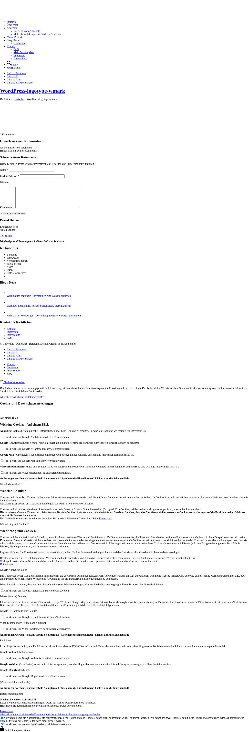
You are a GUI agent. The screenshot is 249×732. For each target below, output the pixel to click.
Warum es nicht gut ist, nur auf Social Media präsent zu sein (39, 305)
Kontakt (11, 328)
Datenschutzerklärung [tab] (11, 693)
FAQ (9, 337)
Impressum (12, 331)
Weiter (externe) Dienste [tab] (13, 596)
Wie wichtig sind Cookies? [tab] (14, 524)
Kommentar (7, 207)
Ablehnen (18, 397)
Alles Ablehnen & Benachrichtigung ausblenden (74, 714)
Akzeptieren (6, 397)
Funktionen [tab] (6, 640)
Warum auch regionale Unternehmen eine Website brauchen (39, 295)
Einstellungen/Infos (34, 397)
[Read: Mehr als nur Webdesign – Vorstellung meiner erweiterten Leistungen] (10, 312)
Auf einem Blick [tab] (9, 417)
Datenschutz (13, 334)
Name (4, 169)
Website (4, 182)
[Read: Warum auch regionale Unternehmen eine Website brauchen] (10, 292)
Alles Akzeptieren (9, 714)
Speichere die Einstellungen (34, 714)
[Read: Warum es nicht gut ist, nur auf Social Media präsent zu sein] (10, 302)
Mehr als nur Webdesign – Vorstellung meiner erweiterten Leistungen (44, 315)
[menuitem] (128, 21)
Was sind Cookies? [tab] (10, 484)
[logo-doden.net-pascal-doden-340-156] (25, 16)
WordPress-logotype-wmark (32, 91)
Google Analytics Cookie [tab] (13, 569)
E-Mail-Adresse (9, 176)
